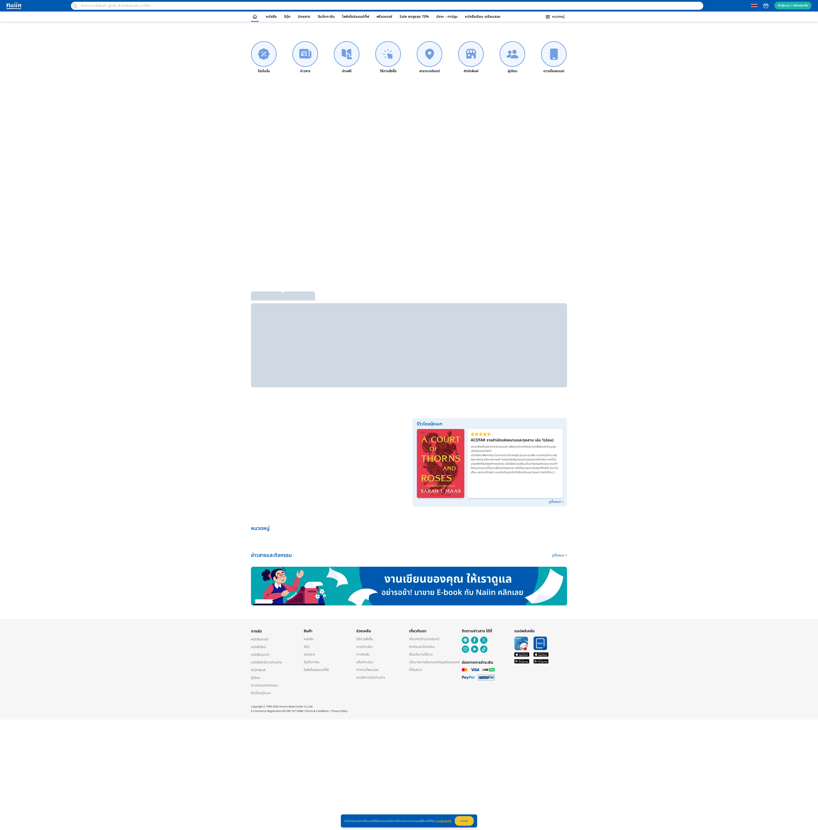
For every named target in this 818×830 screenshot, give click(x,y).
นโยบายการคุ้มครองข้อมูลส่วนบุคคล (434, 662)
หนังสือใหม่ (258, 647)
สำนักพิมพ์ (258, 670)
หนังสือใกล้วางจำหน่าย (266, 662)
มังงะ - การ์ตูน (447, 16)
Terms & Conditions (317, 711)
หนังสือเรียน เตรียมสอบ (483, 16)
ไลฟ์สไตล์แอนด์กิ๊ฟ (355, 16)
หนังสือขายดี (259, 639)
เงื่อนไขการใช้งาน (421, 654)
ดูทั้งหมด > (556, 501)
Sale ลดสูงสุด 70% (414, 16)
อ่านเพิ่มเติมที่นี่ (443, 821)
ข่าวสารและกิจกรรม (264, 685)
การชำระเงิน (364, 646)
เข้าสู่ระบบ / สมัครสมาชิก (793, 5)
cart (765, 5)
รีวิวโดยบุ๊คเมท (261, 693)
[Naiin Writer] (409, 586)
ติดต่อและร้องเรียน (422, 646)
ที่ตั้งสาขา (415, 669)
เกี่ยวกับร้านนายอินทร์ (424, 639)
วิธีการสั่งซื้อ (364, 639)
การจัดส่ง (362, 654)
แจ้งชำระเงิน (364, 662)
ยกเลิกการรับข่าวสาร (370, 677)
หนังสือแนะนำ (260, 654)
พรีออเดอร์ (384, 16)
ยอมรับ (464, 821)
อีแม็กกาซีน (326, 16)
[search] (75, 6)
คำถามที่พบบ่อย (367, 669)
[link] (264, 57)
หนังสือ (271, 16)
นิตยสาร (304, 16)
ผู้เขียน (255, 677)
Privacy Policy (339, 711)
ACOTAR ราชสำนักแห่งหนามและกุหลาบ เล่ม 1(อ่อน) (512, 440)
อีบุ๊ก (287, 16)
